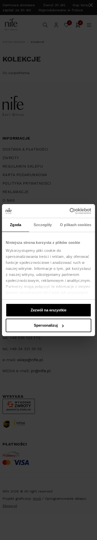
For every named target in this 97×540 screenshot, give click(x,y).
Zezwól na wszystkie (48, 310)
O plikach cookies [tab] (75, 225)
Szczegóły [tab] (43, 225)
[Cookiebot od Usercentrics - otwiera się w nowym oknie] (69, 211)
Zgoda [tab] (15, 225)
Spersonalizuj (46, 325)
